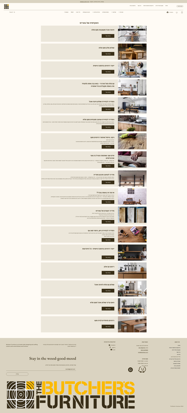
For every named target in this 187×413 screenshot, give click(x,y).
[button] (182, 12)
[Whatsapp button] (130, 369)
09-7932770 (142, 347)
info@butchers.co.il (143, 352)
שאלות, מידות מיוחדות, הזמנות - (96, 1)
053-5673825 (144, 350)
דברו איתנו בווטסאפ (84, 1)
